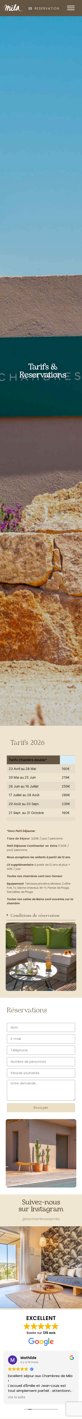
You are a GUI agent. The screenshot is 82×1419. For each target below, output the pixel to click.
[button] (41, 916)
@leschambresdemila (41, 1218)
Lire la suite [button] (40, 1397)
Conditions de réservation (34, 915)
